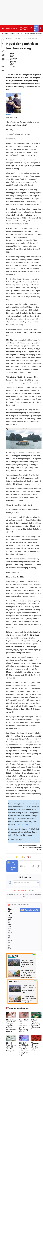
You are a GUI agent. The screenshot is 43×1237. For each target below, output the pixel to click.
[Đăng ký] (30, 910)
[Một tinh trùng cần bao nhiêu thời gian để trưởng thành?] (11, 1038)
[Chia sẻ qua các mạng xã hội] (38, 866)
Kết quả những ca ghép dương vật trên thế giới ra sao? (35, 1024)
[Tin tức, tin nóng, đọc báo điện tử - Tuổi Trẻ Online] (3, 28)
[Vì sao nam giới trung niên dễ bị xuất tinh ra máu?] (36, 1038)
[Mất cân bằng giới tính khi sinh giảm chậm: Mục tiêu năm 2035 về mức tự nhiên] (11, 1015)
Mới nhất (6, 33)
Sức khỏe (9, 39)
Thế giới (27, 33)
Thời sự (22, 33)
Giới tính (17, 39)
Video (17, 33)
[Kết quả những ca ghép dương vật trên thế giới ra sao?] (36, 1015)
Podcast (8, 28)
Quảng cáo (25, 28)
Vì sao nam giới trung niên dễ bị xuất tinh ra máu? (35, 1047)
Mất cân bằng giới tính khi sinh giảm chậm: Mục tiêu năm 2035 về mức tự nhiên (11, 1026)
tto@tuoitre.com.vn (23, 825)
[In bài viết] (3, 70)
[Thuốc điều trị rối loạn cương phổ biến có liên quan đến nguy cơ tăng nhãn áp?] (24, 1015)
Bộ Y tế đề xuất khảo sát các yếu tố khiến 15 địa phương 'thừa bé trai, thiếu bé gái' (23, 1049)
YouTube (15, 28)
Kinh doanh (39, 33)
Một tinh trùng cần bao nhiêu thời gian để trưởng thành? (11, 1047)
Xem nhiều (12, 33)
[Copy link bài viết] (33, 866)
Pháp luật (32, 33)
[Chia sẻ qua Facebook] (28, 866)
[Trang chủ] (2, 33)
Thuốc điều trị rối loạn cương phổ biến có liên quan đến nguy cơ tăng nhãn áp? (24, 1026)
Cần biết (21, 28)
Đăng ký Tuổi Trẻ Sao (36, 28)
